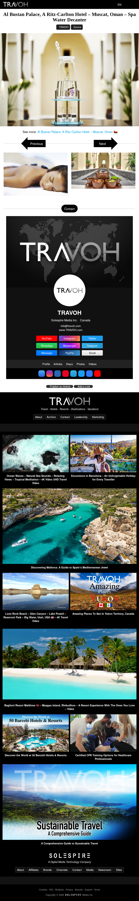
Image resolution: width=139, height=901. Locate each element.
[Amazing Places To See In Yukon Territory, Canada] (103, 609)
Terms (97, 889)
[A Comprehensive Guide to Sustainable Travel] (69, 839)
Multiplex (59, 889)
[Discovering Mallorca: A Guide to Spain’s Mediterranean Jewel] (69, 563)
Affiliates (34, 870)
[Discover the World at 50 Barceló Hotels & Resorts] (36, 750)
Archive (51, 417)
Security (79, 889)
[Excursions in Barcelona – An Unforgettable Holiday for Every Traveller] (103, 471)
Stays (69, 364)
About (38, 417)
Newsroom (104, 870)
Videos (93, 364)
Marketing (98, 417)
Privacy (69, 889)
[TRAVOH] (69, 401)
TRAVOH (63, 27)
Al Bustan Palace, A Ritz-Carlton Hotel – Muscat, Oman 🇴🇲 (77, 131)
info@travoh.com (71, 326)
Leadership (80, 417)
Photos (81, 364)
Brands (47, 870)
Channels (62, 870)
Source (77, 27)
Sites (119, 870)
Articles (58, 364)
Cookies (43, 889)
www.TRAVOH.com (71, 330)
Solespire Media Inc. (64, 320)
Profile (46, 364)
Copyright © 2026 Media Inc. (69, 894)
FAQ (51, 889)
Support (88, 889)
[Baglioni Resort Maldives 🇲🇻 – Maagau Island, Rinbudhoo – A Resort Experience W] (69, 701)
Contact (65, 417)
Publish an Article (60, 386)
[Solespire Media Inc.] (69, 855)
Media (90, 870)
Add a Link (84, 386)
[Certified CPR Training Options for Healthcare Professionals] (103, 750)
